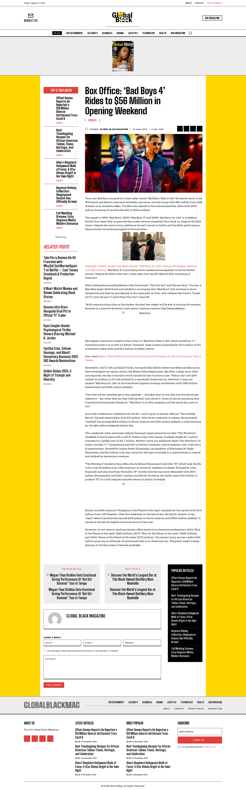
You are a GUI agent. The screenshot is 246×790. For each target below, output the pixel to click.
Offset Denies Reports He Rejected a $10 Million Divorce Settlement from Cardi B (66, 108)
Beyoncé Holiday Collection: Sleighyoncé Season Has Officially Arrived (66, 195)
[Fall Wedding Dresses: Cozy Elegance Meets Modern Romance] (49, 216)
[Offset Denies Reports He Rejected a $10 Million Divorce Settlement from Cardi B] (49, 101)
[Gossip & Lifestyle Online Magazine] (123, 18)
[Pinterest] (193, 129)
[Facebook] (180, 129)
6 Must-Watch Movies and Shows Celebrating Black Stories (60, 292)
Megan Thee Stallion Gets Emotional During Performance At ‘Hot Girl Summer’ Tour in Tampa (72, 594)
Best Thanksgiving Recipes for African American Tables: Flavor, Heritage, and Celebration (67, 140)
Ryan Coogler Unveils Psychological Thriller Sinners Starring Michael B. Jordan (59, 332)
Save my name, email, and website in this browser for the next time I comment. (82, 650)
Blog (59, 123)
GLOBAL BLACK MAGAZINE (114, 129)
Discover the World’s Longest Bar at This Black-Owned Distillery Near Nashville (133, 594)
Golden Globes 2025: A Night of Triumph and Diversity (57, 375)
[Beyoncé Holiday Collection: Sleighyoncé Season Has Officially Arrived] (49, 191)
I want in (198, 740)
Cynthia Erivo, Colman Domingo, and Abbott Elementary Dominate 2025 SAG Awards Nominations (61, 354)
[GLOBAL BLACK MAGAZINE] (87, 129)
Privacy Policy (209, 747)
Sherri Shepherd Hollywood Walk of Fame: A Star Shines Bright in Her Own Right (66, 169)
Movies (47, 283)
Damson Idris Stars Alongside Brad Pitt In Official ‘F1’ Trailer (57, 311)
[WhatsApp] (199, 129)
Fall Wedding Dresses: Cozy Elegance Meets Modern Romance (67, 218)
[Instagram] (35, 738)
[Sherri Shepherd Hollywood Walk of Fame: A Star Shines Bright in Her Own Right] (49, 165)
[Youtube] (50, 738)
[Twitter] (186, 129)
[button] (190, 33)
